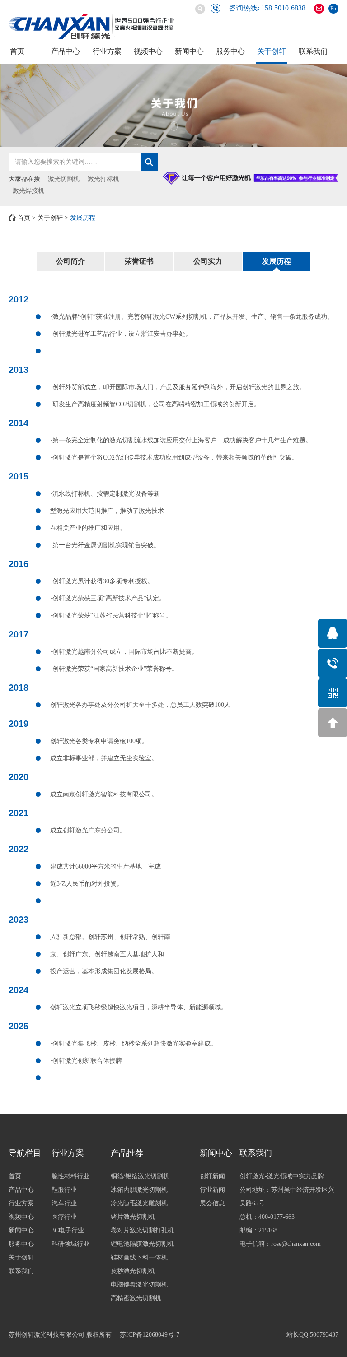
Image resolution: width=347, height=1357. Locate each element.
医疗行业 (64, 1216)
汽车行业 (64, 1203)
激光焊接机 (28, 190)
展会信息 (212, 1203)
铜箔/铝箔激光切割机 (140, 1176)
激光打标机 (103, 179)
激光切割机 (64, 179)
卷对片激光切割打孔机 (142, 1230)
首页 (17, 51)
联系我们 (313, 51)
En (333, 8)
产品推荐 (127, 1152)
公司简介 (70, 261)
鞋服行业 (64, 1189)
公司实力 (207, 261)
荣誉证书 (139, 261)
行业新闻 (212, 1189)
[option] (173, 105)
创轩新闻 (212, 1176)
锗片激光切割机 (133, 1216)
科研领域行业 (70, 1244)
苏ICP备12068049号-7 (149, 1334)
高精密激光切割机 (136, 1298)
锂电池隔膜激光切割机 (142, 1244)
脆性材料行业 (70, 1176)
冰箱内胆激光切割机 (139, 1189)
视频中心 (148, 51)
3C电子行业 (68, 1230)
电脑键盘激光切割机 (139, 1284)
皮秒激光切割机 (133, 1271)
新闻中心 (189, 51)
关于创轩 (271, 51)
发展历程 (82, 217)
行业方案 (107, 51)
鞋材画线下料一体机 (139, 1257)
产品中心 (65, 51)
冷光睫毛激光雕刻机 (139, 1203)
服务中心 (230, 51)
